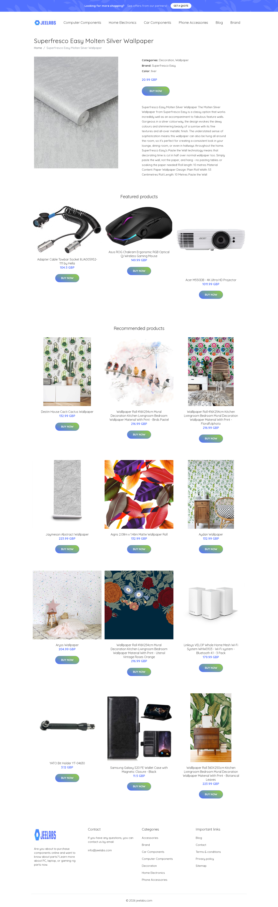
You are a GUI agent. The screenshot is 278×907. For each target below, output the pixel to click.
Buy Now (156, 91)
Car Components (157, 22)
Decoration (166, 60)
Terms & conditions (208, 852)
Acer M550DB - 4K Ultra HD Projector (211, 280)
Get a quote (181, 5)
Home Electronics (122, 22)
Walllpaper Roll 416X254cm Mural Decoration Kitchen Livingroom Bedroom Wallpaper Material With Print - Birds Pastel (139, 416)
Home (38, 48)
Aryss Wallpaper (67, 645)
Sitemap (201, 866)
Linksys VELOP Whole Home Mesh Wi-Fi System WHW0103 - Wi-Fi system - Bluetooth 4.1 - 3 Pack (211, 649)
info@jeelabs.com (100, 850)
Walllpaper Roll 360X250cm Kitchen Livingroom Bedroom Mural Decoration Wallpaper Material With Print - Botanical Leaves (211, 773)
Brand (235, 22)
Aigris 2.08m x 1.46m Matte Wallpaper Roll (139, 534)
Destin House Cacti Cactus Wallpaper (67, 412)
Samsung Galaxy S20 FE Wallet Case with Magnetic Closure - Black (139, 770)
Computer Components (82, 22)
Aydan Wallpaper (211, 534)
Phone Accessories (193, 22)
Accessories (150, 838)
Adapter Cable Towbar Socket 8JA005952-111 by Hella (67, 261)
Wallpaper (182, 60)
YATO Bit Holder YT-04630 (67, 763)
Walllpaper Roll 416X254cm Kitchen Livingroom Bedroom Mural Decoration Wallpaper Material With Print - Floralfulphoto (211, 417)
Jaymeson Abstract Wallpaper (67, 534)
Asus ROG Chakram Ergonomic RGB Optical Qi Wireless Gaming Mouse (139, 254)
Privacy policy (205, 859)
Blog (219, 22)
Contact (201, 845)
